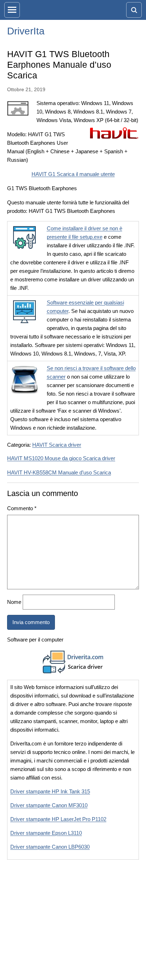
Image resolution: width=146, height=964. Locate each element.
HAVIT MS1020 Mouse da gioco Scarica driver (61, 458)
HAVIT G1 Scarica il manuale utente (73, 174)
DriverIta (26, 31)
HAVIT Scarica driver (56, 445)
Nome (14, 602)
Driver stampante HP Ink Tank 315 (50, 791)
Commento (21, 508)
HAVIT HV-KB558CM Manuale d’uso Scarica (59, 472)
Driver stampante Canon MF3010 (49, 805)
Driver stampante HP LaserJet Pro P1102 (58, 819)
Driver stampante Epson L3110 (46, 833)
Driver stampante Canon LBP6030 (50, 847)
